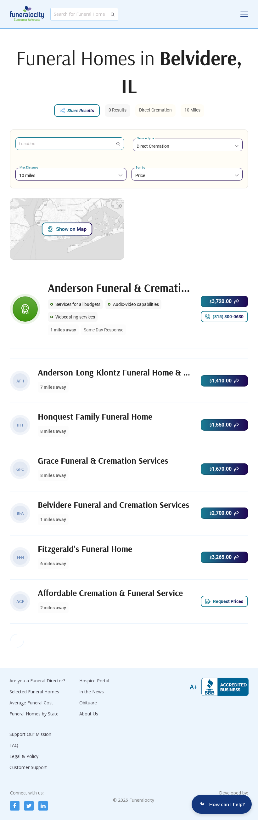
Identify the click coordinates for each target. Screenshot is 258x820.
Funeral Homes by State (34, 714)
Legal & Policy (23, 756)
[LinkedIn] (43, 806)
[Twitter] (29, 806)
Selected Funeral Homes (34, 692)
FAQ (13, 745)
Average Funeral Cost (31, 703)
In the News (91, 692)
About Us (88, 714)
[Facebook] (15, 806)
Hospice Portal (94, 681)
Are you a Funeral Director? (37, 681)
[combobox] (187, 146)
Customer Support (28, 767)
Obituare (88, 703)
